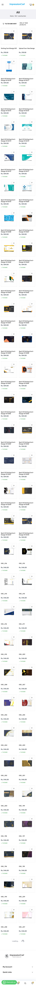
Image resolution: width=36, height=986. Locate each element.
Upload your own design (27, 48)
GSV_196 (4, 866)
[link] (14, 31)
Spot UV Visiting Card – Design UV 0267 (26, 231)
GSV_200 (4, 806)
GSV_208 (4, 684)
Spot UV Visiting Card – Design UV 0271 (26, 170)
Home (12, 16)
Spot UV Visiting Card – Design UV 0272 (8, 170)
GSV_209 (22, 654)
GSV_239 (22, 897)
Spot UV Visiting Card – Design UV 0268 (8, 231)
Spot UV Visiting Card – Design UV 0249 (8, 503)
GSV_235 (22, 957)
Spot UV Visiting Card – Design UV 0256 (26, 382)
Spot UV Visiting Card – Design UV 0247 (8, 534)
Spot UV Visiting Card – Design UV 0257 (8, 382)
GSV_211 (22, 624)
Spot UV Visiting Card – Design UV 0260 (26, 322)
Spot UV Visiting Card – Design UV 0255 (8, 412)
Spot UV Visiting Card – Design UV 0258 (26, 352)
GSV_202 (4, 775)
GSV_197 (22, 836)
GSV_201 (22, 775)
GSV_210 (4, 654)
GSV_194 (4, 897)
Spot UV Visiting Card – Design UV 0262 (26, 291)
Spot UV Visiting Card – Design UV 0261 (8, 322)
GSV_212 (4, 624)
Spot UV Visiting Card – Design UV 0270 (8, 200)
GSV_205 (22, 715)
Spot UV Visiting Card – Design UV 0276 (8, 110)
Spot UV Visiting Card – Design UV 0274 (8, 140)
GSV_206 (4, 715)
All (16, 16)
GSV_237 (22, 927)
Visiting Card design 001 (9, 48)
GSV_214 (4, 594)
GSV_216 (4, 563)
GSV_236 (4, 957)
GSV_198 (4, 836)
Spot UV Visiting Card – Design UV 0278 (8, 79)
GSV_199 (22, 806)
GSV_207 (22, 684)
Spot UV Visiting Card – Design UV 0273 (26, 140)
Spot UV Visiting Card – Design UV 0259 (8, 352)
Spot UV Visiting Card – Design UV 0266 (8, 261)
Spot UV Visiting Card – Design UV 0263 (8, 291)
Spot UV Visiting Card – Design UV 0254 (26, 412)
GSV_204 (4, 745)
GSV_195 (22, 866)
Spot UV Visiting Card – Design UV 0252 (26, 443)
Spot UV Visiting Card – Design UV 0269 (26, 200)
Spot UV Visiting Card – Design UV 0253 (8, 443)
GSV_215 (22, 563)
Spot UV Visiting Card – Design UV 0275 (26, 110)
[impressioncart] (17, 4)
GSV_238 (4, 927)
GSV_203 (22, 745)
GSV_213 (22, 594)
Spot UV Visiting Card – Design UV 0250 (26, 473)
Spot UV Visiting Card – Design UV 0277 (26, 79)
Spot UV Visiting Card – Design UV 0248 (26, 503)
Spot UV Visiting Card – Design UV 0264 (26, 261)
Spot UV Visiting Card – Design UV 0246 (26, 534)
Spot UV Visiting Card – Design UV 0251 (8, 473)
